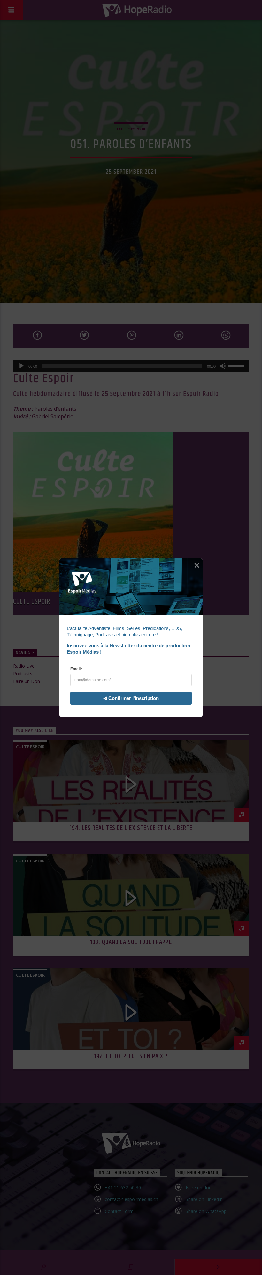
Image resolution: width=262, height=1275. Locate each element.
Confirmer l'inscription (133, 697)
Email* (76, 668)
